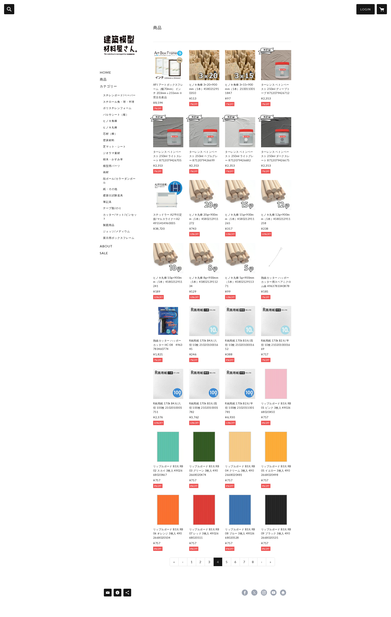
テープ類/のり (112, 208)
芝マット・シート (114, 146)
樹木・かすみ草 (113, 159)
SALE (104, 253)
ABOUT (106, 246)
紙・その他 (110, 189)
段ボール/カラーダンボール (119, 180)
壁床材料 (108, 140)
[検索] (9, 9)
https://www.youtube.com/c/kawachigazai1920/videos (273, 593)
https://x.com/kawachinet (254, 593)
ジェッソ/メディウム (116, 231)
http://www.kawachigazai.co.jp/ (283, 593)
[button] (365, 9)
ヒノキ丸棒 (110, 127)
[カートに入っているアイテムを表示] (382, 9)
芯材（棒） (110, 133)
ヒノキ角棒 (110, 120)
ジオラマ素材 (111, 153)
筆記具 (107, 201)
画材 (106, 172)
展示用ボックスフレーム (118, 237)
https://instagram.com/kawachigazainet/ (264, 593)
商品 (103, 79)
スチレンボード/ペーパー (119, 95)
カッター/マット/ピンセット (120, 216)
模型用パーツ (111, 165)
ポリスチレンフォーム (117, 108)
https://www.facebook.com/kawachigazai (245, 593)
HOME (105, 72)
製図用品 (108, 225)
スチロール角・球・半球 (118, 101)
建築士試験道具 (113, 195)
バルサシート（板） (116, 114)
